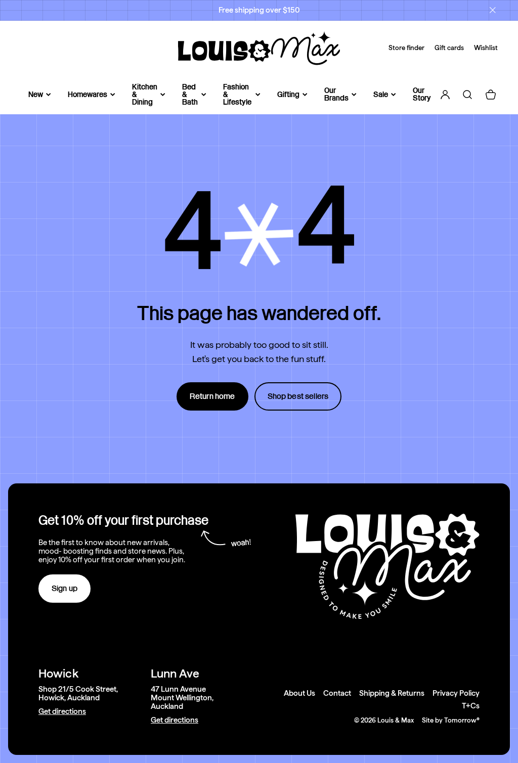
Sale (380, 95)
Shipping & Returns (391, 693)
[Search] (467, 94)
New (35, 95)
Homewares (87, 95)
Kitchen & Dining (144, 94)
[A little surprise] (259, 234)
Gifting (288, 95)
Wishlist (486, 48)
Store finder (406, 48)
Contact (337, 693)
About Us (299, 693)
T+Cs (471, 706)
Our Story (422, 94)
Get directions (62, 711)
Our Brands (336, 94)
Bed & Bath (190, 94)
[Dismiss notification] (493, 10)
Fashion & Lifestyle (237, 94)
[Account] (445, 94)
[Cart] (491, 94)
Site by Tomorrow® (451, 720)
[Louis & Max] (259, 48)
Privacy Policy (456, 693)
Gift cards (449, 48)
